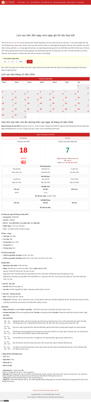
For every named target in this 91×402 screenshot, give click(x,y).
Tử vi (27, 2)
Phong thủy (80, 2)
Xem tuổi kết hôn (35, 2)
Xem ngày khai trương (59, 2)
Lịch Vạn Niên (21, 2)
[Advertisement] (45, 19)
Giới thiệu (43, 390)
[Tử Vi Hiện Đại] (8, 2)
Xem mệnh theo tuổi (46, 2)
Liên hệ (56, 390)
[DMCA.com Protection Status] (4, 400)
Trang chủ (36, 390)
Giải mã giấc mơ (71, 2)
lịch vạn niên (15, 42)
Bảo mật (50, 390)
